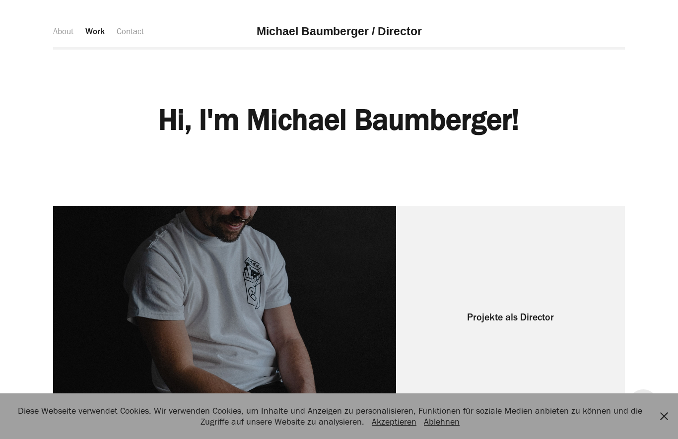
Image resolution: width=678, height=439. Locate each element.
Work (95, 31)
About (63, 31)
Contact (130, 31)
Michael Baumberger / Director (339, 31)
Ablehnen (442, 421)
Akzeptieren (394, 421)
